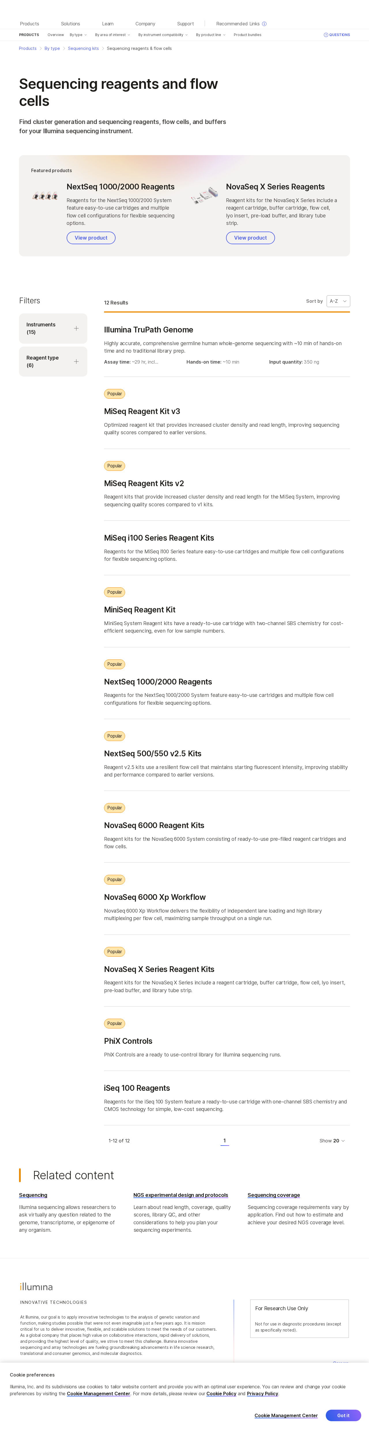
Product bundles (247, 35)
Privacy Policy (262, 1393)
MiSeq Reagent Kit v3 (142, 411)
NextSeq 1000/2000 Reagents (158, 681)
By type (76, 35)
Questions (339, 35)
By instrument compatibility (160, 35)
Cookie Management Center (98, 1393)
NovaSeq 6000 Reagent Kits (154, 825)
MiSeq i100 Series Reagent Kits (159, 537)
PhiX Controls (128, 1040)
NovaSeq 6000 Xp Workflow (155, 897)
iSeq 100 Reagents (137, 1087)
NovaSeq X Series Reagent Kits (159, 969)
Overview (56, 35)
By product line (208, 35)
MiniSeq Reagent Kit (139, 609)
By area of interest (110, 35)
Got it (343, 1416)
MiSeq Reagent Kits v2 (144, 483)
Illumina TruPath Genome (148, 329)
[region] (184, 1397)
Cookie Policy (221, 1393)
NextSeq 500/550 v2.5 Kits (153, 753)
